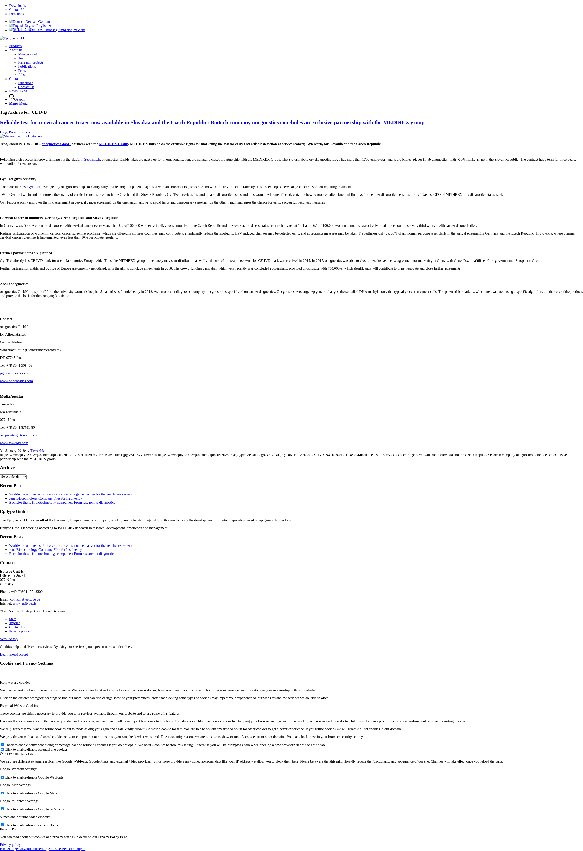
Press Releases (19, 132)
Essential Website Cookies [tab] (19, 706)
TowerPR (37, 451)
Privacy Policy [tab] (10, 829)
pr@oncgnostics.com (15, 373)
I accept (22, 654)
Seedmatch (92, 159)
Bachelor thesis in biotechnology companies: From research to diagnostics (62, 502)
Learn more (8, 654)
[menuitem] (296, 6)
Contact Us (17, 10)
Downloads (17, 6)
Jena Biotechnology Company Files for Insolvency (45, 498)
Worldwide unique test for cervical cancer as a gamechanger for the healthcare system (70, 494)
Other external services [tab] (16, 754)
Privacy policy (10, 845)
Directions (16, 14)
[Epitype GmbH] (13, 38)
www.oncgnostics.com (16, 381)
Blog (3, 132)
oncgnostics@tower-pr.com (19, 435)
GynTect (33, 187)
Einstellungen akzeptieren (18, 849)
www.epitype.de (24, 603)
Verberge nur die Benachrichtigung (62, 849)
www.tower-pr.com (14, 443)
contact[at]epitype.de (25, 599)
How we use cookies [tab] (15, 682)
